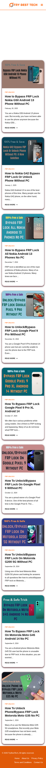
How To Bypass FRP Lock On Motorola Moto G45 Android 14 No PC (22, 635)
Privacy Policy (37, 758)
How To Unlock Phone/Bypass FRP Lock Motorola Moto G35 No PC (22, 712)
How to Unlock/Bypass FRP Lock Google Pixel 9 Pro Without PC (21, 330)
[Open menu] (41, 5)
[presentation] (23, 74)
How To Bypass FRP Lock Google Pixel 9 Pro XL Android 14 (22, 407)
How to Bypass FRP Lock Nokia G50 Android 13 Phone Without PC (22, 100)
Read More (11, 128)
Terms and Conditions (23, 762)
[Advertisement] (23, 34)
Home (17, 758)
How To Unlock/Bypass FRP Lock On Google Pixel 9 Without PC (22, 484)
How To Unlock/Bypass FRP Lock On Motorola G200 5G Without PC (20, 558)
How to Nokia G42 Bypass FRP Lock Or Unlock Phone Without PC (22, 177)
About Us (25, 758)
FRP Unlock (10, 92)
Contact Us (38, 762)
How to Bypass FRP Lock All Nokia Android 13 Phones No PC (22, 254)
